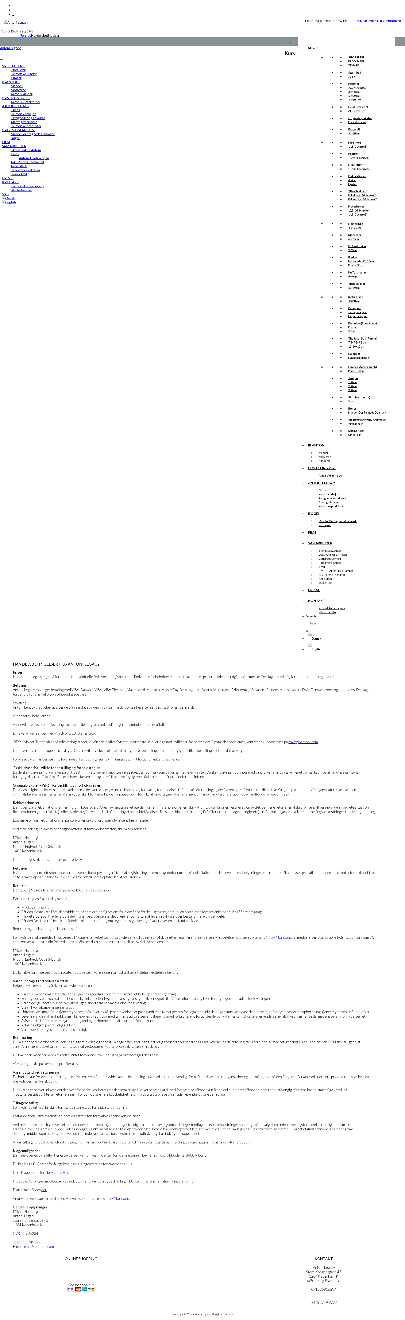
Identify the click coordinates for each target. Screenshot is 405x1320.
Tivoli (322, 566)
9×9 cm (352, 250)
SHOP (313, 48)
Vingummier (355, 423)
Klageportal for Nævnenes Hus (45, 1172)
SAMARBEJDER (320, 543)
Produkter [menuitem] (18, 70)
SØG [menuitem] (5, 194)
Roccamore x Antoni (330, 562)
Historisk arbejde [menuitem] (23, 114)
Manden (324, 452)
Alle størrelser (356, 111)
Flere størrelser (357, 122)
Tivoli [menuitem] (15, 154)
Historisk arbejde (329, 494)
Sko (350, 401)
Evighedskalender (359, 357)
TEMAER (353, 65)
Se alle (352, 76)
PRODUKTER (356, 61)
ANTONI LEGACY (321, 483)
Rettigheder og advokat (333, 498)
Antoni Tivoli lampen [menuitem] (34, 158)
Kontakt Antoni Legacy (332, 608)
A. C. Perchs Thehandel (332, 574)
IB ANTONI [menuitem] (11, 82)
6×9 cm (352, 276)
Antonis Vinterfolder (331, 475)
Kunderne (325, 460)
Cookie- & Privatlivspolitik (81, 1276)
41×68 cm (354, 301)
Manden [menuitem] (17, 86)
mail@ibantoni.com (303, 742)
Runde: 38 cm (356, 265)
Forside (25, 35)
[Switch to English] (315, 649)
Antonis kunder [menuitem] (21, 94)
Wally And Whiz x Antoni (333, 554)
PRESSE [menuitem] (8, 178)
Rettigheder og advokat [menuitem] (28, 118)
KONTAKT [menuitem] (10, 182)
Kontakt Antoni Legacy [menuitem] (27, 186)
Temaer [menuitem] (16, 78)
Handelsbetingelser (81, 1267)
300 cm (352, 390)
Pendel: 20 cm (356, 371)
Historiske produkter (331, 506)
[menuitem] (8, 198)
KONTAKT (316, 601)
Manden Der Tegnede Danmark (367, 412)
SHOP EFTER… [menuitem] (13, 66)
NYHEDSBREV (81, 1303)
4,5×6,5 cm (354, 227)
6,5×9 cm (353, 239)
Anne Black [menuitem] (19, 166)
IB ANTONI (316, 445)
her (44, 1190)
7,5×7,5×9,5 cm (357, 342)
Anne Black (325, 578)
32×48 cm (354, 91)
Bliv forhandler (327, 612)
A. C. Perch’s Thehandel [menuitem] (27, 162)
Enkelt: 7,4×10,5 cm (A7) (362, 195)
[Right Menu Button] (1, 53)
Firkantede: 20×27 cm (361, 261)
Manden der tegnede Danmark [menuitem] (33, 134)
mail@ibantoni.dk (281, 937)
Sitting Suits (354, 435)
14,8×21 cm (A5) (357, 146)
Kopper (352, 327)
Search (311, 616)
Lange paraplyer (357, 316)
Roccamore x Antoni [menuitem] (25, 170)
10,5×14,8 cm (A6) (358, 157)
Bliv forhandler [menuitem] (21, 190)
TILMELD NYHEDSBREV (370, 21)
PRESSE (314, 590)
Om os (323, 490)
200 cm (352, 386)
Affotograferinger (329, 502)
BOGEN (314, 513)
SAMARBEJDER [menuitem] (14, 146)
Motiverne (325, 456)
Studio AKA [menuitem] (19, 174)
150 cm (352, 382)
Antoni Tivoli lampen (341, 570)
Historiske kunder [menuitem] (24, 74)
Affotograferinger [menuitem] (24, 122)
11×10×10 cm (356, 346)
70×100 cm (354, 99)
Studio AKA (325, 582)
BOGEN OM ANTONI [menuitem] (18, 130)
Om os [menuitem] (15, 110)
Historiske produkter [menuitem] (26, 126)
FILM (312, 532)
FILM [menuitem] (6, 142)
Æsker (352, 180)
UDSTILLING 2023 (322, 468)
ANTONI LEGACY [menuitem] (15, 106)
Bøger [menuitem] (15, 138)
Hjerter (352, 184)
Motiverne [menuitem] (18, 90)
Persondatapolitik (81, 1272)
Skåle (351, 331)
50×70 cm (354, 95)
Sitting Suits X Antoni (330, 550)
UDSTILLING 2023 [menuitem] (16, 98)
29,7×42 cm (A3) (357, 87)
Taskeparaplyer (357, 312)
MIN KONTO (393, 21)
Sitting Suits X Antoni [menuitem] (26, 150)
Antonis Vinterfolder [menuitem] (25, 102)
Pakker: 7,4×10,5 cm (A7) (362, 199)
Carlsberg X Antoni (330, 558)
